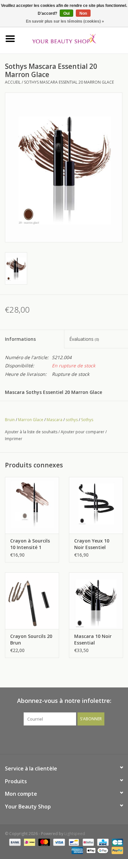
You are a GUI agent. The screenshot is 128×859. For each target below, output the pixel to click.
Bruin (10, 419)
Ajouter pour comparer (83, 432)
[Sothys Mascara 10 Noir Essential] (96, 600)
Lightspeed (74, 833)
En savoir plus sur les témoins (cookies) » (65, 21)
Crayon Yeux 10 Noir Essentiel (91, 544)
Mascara (54, 419)
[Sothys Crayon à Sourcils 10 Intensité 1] (32, 505)
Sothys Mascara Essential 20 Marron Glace (69, 82)
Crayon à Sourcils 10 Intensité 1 (30, 544)
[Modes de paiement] (14, 842)
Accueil (13, 82)
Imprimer (13, 438)
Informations (20, 339)
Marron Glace (30, 419)
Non (83, 13)
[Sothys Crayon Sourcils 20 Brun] (32, 600)
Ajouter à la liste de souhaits (31, 432)
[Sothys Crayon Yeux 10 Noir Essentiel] (96, 505)
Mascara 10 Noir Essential (93, 639)
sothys (72, 419)
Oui (66, 13)
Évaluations (84, 339)
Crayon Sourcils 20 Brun (31, 639)
